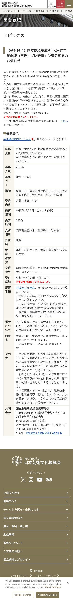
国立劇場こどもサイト (17, 559)
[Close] (67, 583)
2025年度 (54, 11)
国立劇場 (40, 11)
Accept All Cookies (47, 595)
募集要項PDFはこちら (17, 139)
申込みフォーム (25, 287)
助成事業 (8, 534)
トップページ (9, 11)
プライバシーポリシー (45, 576)
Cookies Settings (22, 595)
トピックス (26, 11)
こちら (64, 120)
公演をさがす (11, 492)
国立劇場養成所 (12, 517)
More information (53, 587)
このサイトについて (19, 576)
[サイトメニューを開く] (69, 4)
